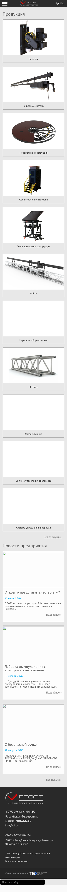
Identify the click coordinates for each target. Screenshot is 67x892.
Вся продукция (53, 537)
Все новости (54, 779)
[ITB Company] (38, 873)
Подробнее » (54, 614)
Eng (62, 3)
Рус (57, 3)
